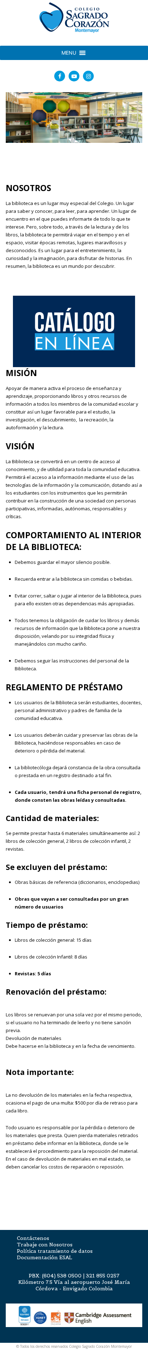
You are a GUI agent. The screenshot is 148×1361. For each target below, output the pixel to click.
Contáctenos (33, 1238)
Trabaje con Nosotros (45, 1244)
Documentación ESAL (44, 1257)
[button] (68, 53)
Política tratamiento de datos (55, 1251)
